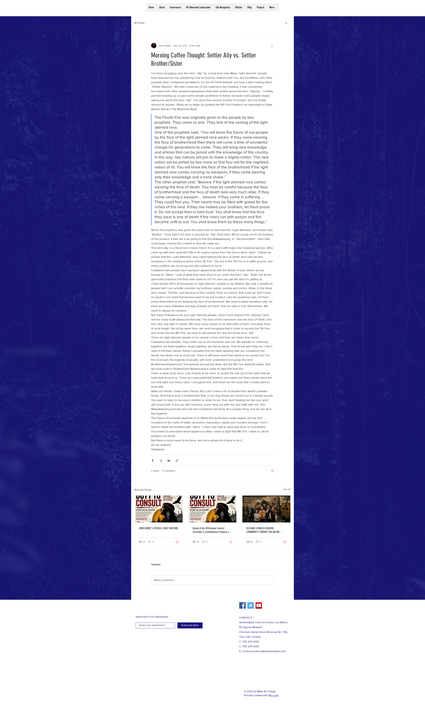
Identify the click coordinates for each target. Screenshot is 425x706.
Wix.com (274, 695)
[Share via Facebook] (152, 460)
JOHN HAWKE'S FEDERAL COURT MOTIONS (158, 528)
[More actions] (272, 46)
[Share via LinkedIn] (168, 460)
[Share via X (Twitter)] (160, 460)
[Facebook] (242, 605)
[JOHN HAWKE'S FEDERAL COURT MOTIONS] (159, 509)
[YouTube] (258, 605)
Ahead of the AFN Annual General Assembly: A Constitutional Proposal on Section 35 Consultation (211, 530)
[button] (286, 23)
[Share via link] (177, 460)
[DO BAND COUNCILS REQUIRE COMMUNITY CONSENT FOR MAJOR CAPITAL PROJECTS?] (266, 509)
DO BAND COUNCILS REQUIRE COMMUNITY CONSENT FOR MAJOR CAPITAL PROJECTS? (262, 530)
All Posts (139, 22)
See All (287, 489)
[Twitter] (250, 605)
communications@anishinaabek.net (264, 651)
